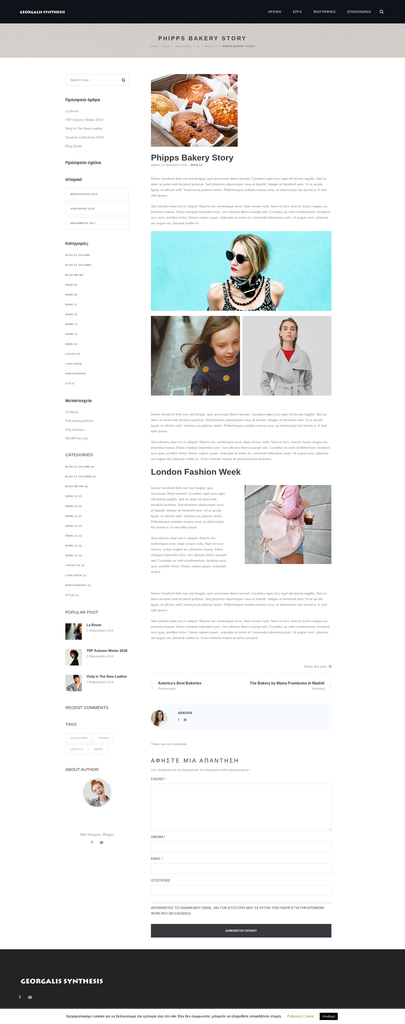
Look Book (73, 364)
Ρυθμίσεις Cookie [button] (300, 1016)
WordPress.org (76, 438)
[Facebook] (179, 719)
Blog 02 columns (78, 265)
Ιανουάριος (183, 46)
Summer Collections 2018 (84, 137)
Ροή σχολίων (74, 429)
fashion (103, 738)
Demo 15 (71, 344)
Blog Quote (73, 146)
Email (157, 858)
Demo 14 (211, 46)
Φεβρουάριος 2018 (84, 194)
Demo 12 (71, 314)
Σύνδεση (71, 412)
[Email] (185, 719)
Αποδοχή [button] (328, 1016)
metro (98, 749)
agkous (155, 165)
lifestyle (76, 749)
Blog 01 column (77, 255)
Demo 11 (71, 304)
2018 (166, 46)
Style (69, 383)
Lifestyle (72, 354)
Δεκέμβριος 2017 (83, 223)
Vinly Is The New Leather (84, 128)
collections (78, 738)
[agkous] (159, 718)
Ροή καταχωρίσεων (79, 420)
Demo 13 (71, 324)
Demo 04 (71, 294)
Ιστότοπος (160, 880)
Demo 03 (71, 285)
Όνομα (158, 837)
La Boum (72, 111)
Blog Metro (74, 275)
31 (198, 46)
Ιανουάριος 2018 (82, 208)
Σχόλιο (158, 779)
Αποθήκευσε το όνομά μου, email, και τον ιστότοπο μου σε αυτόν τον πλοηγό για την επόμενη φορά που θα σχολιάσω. (237, 910)
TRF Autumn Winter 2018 (84, 120)
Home (154, 46)
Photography (75, 373)
